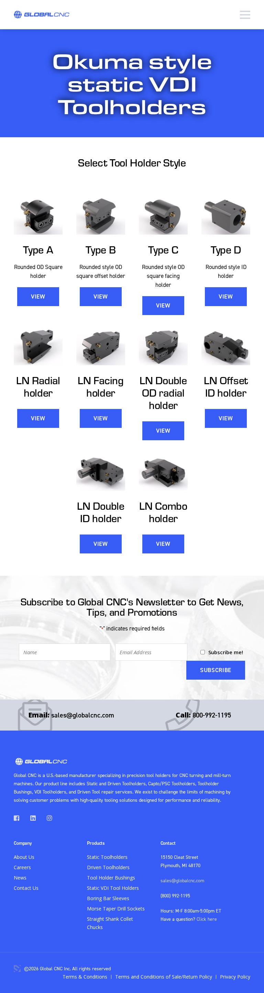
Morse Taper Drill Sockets (116, 908)
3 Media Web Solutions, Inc (17, 968)
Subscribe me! (225, 652)
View (38, 296)
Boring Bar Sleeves (108, 898)
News (20, 877)
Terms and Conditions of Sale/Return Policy (163, 976)
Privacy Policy (235, 976)
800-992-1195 (211, 715)
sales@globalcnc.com (82, 715)
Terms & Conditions (85, 976)
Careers (22, 867)
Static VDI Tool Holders (113, 888)
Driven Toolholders (108, 867)
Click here (207, 919)
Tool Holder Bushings (111, 877)
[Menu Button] (245, 14)
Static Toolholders (107, 857)
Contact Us (26, 888)
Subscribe (215, 670)
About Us (24, 857)
